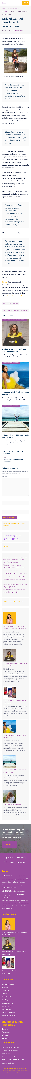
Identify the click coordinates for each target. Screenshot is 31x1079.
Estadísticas (21, 573)
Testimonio (24, 310)
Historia (16, 310)
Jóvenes (23, 579)
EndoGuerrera (13, 303)
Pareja (17, 586)
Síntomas (5, 592)
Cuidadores (13, 559)
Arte (26, 557)
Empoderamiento (7, 570)
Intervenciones (6, 1006)
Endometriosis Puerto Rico (15, 296)
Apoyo (22, 557)
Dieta (4, 562)
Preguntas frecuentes (18, 589)
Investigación (18, 579)
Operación (11, 587)
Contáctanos (5, 990)
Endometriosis (12, 9)
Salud (24, 589)
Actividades (5, 987)
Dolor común (15, 562)
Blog (4, 320)
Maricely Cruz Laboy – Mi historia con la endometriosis (15, 451)
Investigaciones (6, 1009)
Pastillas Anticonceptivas (8, 589)
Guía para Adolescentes (13, 576)
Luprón (3, 900)
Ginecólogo (5, 576)
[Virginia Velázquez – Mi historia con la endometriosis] (9, 655)
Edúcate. (4, 282)
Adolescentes (7, 557)
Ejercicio (19, 567)
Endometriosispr (19, 30)
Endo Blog (5, 1000)
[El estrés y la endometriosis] (9, 796)
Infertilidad (6, 579)
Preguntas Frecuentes (8, 1015)
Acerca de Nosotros (8, 984)
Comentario (5, 476)
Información (12, 579)
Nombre (3, 499)
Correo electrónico (6, 508)
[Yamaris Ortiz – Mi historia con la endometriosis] (9, 692)
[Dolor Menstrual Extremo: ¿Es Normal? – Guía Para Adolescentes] (9, 618)
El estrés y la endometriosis (12, 804)
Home (3, 9)
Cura (17, 559)
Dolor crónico (8, 565)
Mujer (5, 587)
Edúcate (15, 567)
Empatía (23, 567)
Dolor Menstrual (18, 565)
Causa (4, 559)
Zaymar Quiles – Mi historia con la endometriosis (13, 459)
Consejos (8, 559)
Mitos (26, 584)
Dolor (5, 303)
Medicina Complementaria (11, 900)
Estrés (25, 573)
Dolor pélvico (8, 567)
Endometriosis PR (7, 1003)
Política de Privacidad (8, 1012)
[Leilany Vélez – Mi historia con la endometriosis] (9, 761)
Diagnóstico (21, 559)
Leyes (25, 897)
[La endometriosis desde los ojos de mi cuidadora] (9, 726)
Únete (9, 844)
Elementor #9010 (7, 997)
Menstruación (19, 584)
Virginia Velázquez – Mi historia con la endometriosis (14, 350)
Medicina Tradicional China (9, 584)
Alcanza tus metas (16, 557)
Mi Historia (24, 320)
